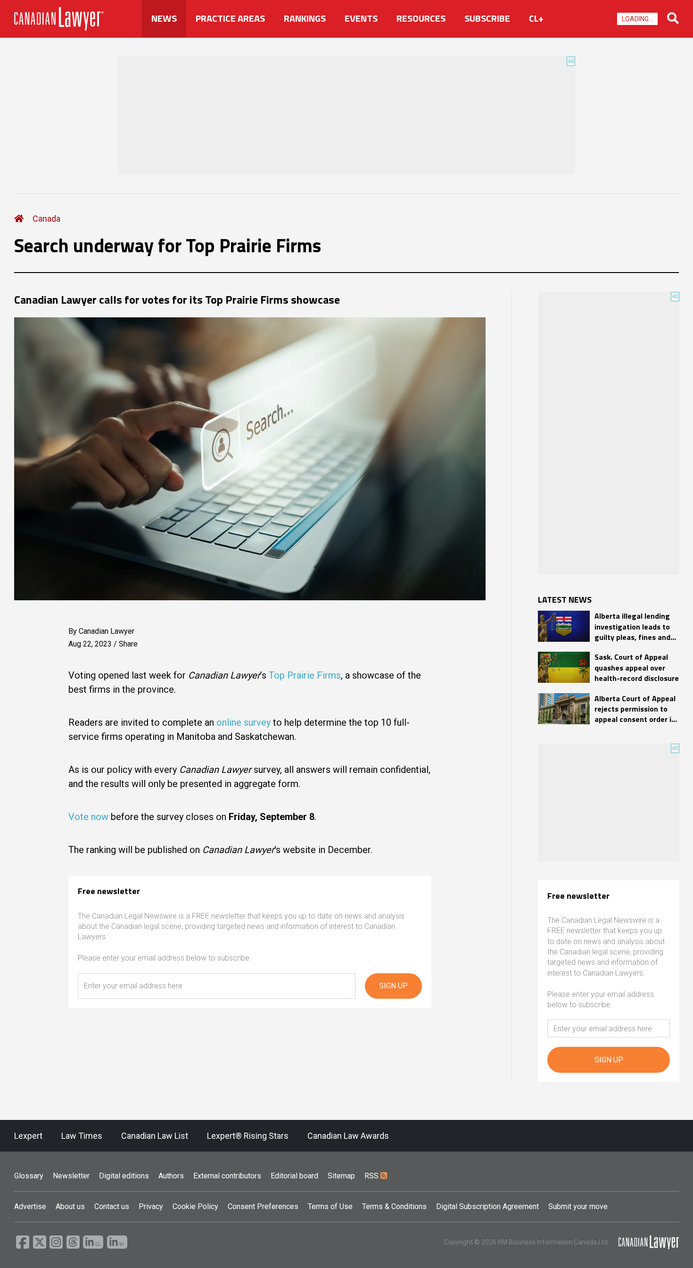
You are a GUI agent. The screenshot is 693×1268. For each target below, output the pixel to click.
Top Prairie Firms (305, 675)
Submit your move (578, 1206)
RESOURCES (421, 18)
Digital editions (124, 1175)
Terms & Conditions (394, 1206)
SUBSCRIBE (487, 18)
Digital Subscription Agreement (487, 1206)
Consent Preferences (263, 1206)
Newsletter (71, 1175)
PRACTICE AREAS (230, 18)
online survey (243, 722)
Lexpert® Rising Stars (248, 1136)
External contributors (227, 1175)
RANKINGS (305, 18)
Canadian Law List (154, 1136)
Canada (46, 219)
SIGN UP (393, 985)
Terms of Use (330, 1206)
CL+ (536, 18)
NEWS (164, 18)
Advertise (30, 1206)
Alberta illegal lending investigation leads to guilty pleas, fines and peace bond (632, 626)
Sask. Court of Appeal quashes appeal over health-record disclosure (636, 667)
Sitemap (341, 1175)
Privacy (151, 1206)
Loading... (637, 19)
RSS (372, 1175)
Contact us (111, 1206)
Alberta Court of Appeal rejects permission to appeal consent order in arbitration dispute (635, 709)
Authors (171, 1175)
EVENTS (361, 18)
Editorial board (294, 1175)
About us (70, 1206)
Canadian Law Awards (348, 1136)
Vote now (88, 816)
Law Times (81, 1136)
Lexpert (28, 1136)
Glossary (28, 1175)
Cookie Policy (195, 1206)
